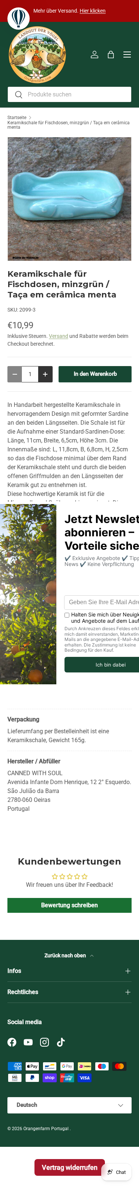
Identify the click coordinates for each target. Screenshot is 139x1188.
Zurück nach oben (65, 955)
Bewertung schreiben (69, 905)
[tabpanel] (69, 723)
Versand (58, 336)
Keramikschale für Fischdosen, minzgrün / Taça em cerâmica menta (68, 125)
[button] (111, 54)
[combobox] (69, 94)
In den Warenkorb (95, 374)
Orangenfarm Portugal (46, 1128)
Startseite (16, 117)
